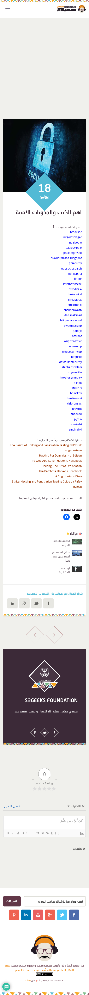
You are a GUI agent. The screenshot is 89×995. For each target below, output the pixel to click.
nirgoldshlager (72, 237)
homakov (76, 393)
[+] (57, 832)
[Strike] (22, 833)
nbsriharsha (74, 273)
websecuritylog (72, 351)
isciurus (77, 388)
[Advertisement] (44, 62)
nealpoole (75, 242)
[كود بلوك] (42, 833)
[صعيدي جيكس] (71, 9)
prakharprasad (72, 252)
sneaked (76, 414)
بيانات (28, 980)
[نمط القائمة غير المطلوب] (32, 833)
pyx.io (78, 419)
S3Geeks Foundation (51, 700)
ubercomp (75, 346)
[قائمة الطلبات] (27, 833)
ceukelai (76, 424)
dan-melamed (73, 315)
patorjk (77, 330)
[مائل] (12, 833)
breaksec (76, 232)
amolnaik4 (75, 429)
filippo (78, 383)
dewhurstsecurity (70, 362)
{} (52, 832)
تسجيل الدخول (12, 806)
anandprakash (73, 310)
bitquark (76, 356)
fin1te (78, 278)
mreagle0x (75, 299)
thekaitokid (74, 294)
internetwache (72, 284)
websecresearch (71, 268)
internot (76, 336)
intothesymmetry (71, 377)
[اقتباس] (37, 833)
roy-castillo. (74, 372)
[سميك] (7, 833)
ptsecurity (75, 263)
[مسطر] (17, 833)
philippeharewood (70, 320)
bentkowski (74, 398)
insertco (77, 409)
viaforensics (74, 403)
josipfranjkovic (73, 341)
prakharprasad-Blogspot (66, 258)
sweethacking (73, 325)
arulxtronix (75, 304)
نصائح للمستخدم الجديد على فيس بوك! (61, 556)
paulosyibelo (74, 247)
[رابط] (47, 833)
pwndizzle (75, 289)
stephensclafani (71, 367)
